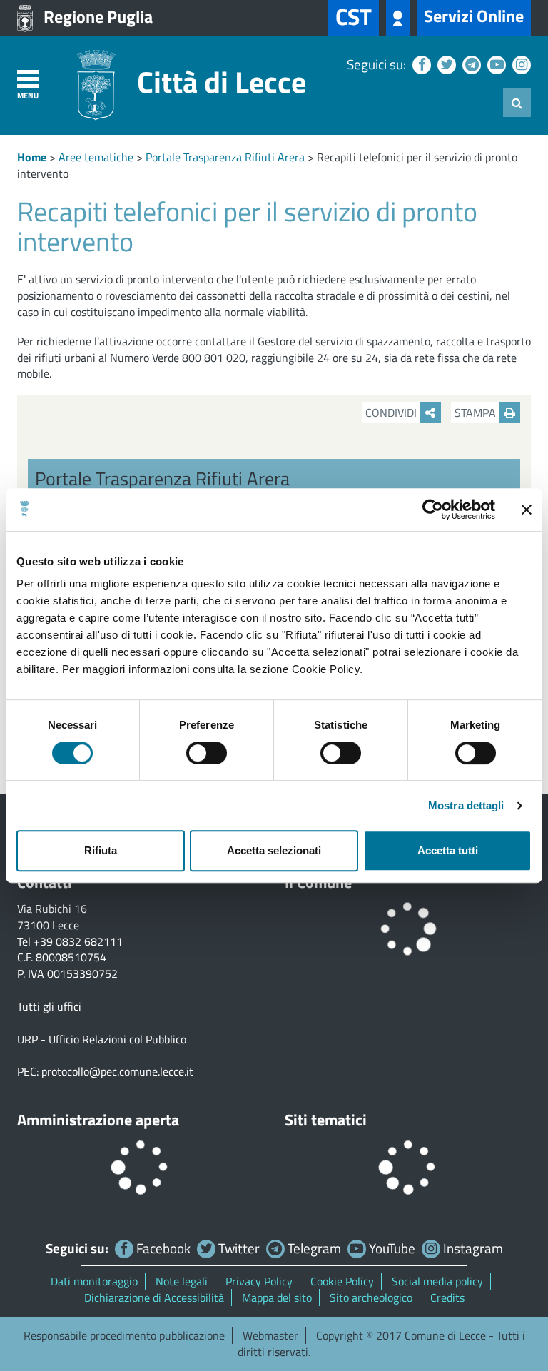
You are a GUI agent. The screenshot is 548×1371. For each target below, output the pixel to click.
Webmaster (270, 1335)
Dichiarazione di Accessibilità (154, 1297)
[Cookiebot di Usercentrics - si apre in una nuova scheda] (432, 509)
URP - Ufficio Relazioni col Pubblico (101, 1039)
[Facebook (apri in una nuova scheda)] (420, 64)
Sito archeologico (371, 1297)
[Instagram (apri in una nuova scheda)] (520, 64)
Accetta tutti (447, 850)
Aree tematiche (96, 157)
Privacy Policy (259, 1281)
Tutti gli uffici (49, 1006)
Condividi (392, 412)
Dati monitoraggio (94, 1281)
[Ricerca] (517, 102)
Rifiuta (100, 850)
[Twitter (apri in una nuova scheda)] (445, 64)
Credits (447, 1297)
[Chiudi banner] (527, 510)
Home (31, 157)
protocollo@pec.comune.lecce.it (117, 1071)
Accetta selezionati (274, 850)
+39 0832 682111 (78, 941)
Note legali (182, 1281)
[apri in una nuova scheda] (398, 18)
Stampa (477, 412)
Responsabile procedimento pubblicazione (124, 1335)
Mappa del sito (277, 1297)
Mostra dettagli (466, 805)
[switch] (206, 753)
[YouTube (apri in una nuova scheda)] (495, 64)
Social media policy (437, 1281)
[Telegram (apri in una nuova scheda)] (470, 64)
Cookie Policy (342, 1281)
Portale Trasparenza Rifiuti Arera (225, 157)
